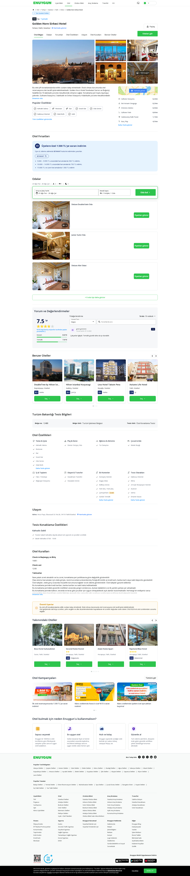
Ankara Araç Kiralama (114, 802)
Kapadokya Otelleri (39, 772)
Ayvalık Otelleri (67, 772)
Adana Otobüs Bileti (89, 810)
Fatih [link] (56, 10)
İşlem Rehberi (136, 832)
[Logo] (42, 3)
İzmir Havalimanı (137, 808)
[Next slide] (66, 215)
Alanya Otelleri (38, 768)
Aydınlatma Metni (137, 841)
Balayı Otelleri (38, 785)
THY (34, 799)
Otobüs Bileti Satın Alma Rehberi (93, 816)
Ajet (34, 808)
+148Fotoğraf (144, 73)
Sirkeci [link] (62, 10)
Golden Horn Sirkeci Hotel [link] (75, 10)
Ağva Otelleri (122, 768)
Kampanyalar (136, 827)
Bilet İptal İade (137, 838)
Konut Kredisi (37, 830)
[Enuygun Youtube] (155, 757)
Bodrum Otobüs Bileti (90, 808)
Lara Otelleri (37, 775)
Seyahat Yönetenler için (91, 827)
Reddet (49, 872)
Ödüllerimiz (111, 841)
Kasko (60, 824)
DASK (60, 841)
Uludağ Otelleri (110, 768)
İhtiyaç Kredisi (38, 824)
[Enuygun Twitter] (147, 757)
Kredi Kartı (36, 838)
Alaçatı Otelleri (116, 772)
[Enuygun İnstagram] (143, 757)
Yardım (134, 830)
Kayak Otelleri (140, 785)
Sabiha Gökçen (137, 799)
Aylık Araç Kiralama (113, 810)
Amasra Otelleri (54, 772)
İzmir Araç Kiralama (113, 805)
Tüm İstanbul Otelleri (42, 13)
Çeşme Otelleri (51, 768)
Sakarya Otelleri (135, 768)
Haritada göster (139, 91)
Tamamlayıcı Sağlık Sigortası (67, 835)
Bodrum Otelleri (63, 805)
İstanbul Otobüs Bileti (90, 799)
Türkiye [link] (43, 10)
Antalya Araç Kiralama (114, 808)
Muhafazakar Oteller (86, 785)
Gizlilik (134, 846)
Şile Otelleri (105, 772)
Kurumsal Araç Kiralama (115, 813)
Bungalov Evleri (127, 785)
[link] (33, 10)
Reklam (109, 832)
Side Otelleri (75, 768)
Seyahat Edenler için (89, 824)
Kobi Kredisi (37, 835)
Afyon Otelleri (142, 772)
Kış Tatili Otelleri (38, 788)
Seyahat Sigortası (64, 830)
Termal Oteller (50, 785)
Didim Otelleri (86, 768)
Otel (59, 796)
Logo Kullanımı (112, 838)
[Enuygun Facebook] (139, 757)
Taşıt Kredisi (37, 832)
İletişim (109, 827)
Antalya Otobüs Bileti (90, 813)
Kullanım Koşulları (138, 844)
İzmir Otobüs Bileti (89, 805)
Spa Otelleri (100, 785)
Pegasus (36, 802)
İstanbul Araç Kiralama (114, 799)
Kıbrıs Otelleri (98, 768)
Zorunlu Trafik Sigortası (66, 827)
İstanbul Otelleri (63, 799)
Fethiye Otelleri (63, 813)
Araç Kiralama (112, 796)
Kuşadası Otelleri (92, 772)
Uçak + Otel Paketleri (65, 816)
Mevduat (36, 841)
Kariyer (109, 835)
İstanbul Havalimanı (138, 802)
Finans (35, 821)
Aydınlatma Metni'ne (115, 870)
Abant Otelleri (147, 768)
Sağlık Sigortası (63, 832)
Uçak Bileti (37, 796)
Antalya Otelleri (63, 802)
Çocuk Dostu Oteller (113, 785)
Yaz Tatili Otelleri (52, 788)
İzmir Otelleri (62, 808)
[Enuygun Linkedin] (151, 757)
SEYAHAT (40, 156)
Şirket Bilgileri (111, 830)
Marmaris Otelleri (64, 810)
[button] (95, 62)
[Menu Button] (113, 3)
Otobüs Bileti (88, 796)
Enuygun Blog (136, 824)
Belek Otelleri (79, 772)
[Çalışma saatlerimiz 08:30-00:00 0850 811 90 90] (138, 2)
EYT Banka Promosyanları (41, 827)
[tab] (38, 34)
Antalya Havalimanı (138, 805)
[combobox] (67, 193)
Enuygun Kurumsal (89, 821)
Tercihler (135, 871)
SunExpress (37, 805)
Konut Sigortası (63, 838)
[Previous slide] (36, 215)
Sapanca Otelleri (129, 772)
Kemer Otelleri (63, 768)
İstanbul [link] (50, 10)
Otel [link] (38, 10)
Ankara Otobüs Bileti (89, 802)
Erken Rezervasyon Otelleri (67, 785)
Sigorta (61, 821)
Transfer (135, 796)
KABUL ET (150, 871)
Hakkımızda (111, 824)
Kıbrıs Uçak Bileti (38, 810)
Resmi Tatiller (136, 835)
